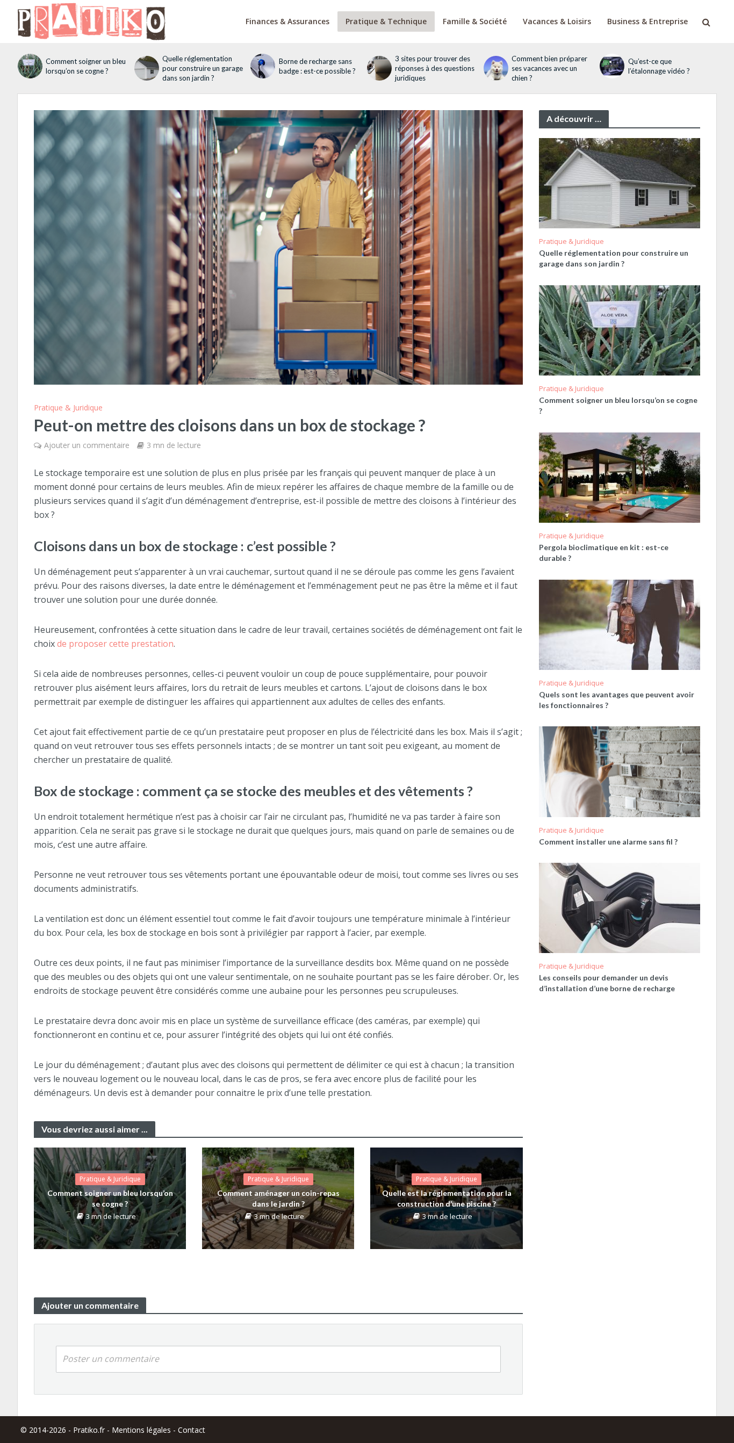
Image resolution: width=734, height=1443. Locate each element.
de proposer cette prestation (115, 644)
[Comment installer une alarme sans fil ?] (619, 770)
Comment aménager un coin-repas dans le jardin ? (278, 1198)
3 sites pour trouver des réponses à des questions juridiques (434, 68)
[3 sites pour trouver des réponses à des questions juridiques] (378, 68)
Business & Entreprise (647, 21)
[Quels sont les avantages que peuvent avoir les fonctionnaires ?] (619, 623)
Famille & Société (475, 21)
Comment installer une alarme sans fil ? (608, 841)
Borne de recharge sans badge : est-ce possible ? (317, 66)
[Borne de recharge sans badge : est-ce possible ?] (261, 66)
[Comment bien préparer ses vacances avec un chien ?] (495, 68)
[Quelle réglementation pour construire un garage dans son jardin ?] (145, 68)
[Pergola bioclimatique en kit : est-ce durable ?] (619, 476)
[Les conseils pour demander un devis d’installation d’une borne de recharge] (619, 906)
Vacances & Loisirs (557, 21)
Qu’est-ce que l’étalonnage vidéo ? (659, 66)
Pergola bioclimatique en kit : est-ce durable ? (603, 552)
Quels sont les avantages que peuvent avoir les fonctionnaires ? (616, 700)
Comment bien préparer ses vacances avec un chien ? (549, 68)
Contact (191, 1430)
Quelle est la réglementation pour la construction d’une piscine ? (447, 1198)
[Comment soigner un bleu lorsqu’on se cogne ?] (29, 66)
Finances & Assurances (287, 21)
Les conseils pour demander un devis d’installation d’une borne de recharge (607, 983)
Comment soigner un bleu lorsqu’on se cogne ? (86, 66)
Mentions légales (141, 1430)
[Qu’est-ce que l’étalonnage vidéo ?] (611, 66)
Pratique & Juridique (68, 407)
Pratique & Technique (386, 21)
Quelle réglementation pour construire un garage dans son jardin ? (202, 68)
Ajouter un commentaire (86, 445)
